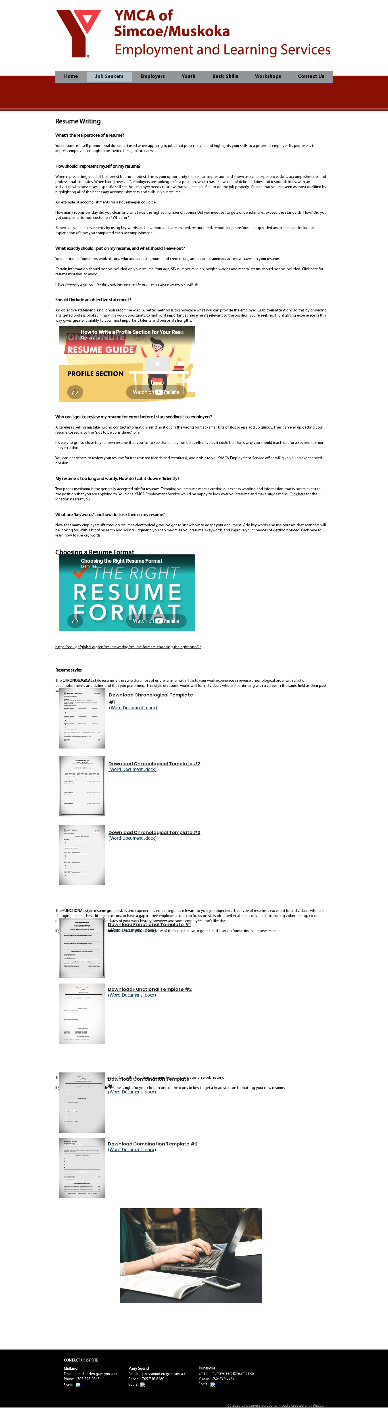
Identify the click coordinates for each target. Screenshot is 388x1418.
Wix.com (320, 1405)
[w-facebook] (79, 1386)
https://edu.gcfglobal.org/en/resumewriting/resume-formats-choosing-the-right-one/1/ (128, 647)
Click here (297, 494)
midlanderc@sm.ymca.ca (97, 1374)
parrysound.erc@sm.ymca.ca (164, 1374)
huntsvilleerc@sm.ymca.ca (233, 1373)
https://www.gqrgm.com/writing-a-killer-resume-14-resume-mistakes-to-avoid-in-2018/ (126, 284)
